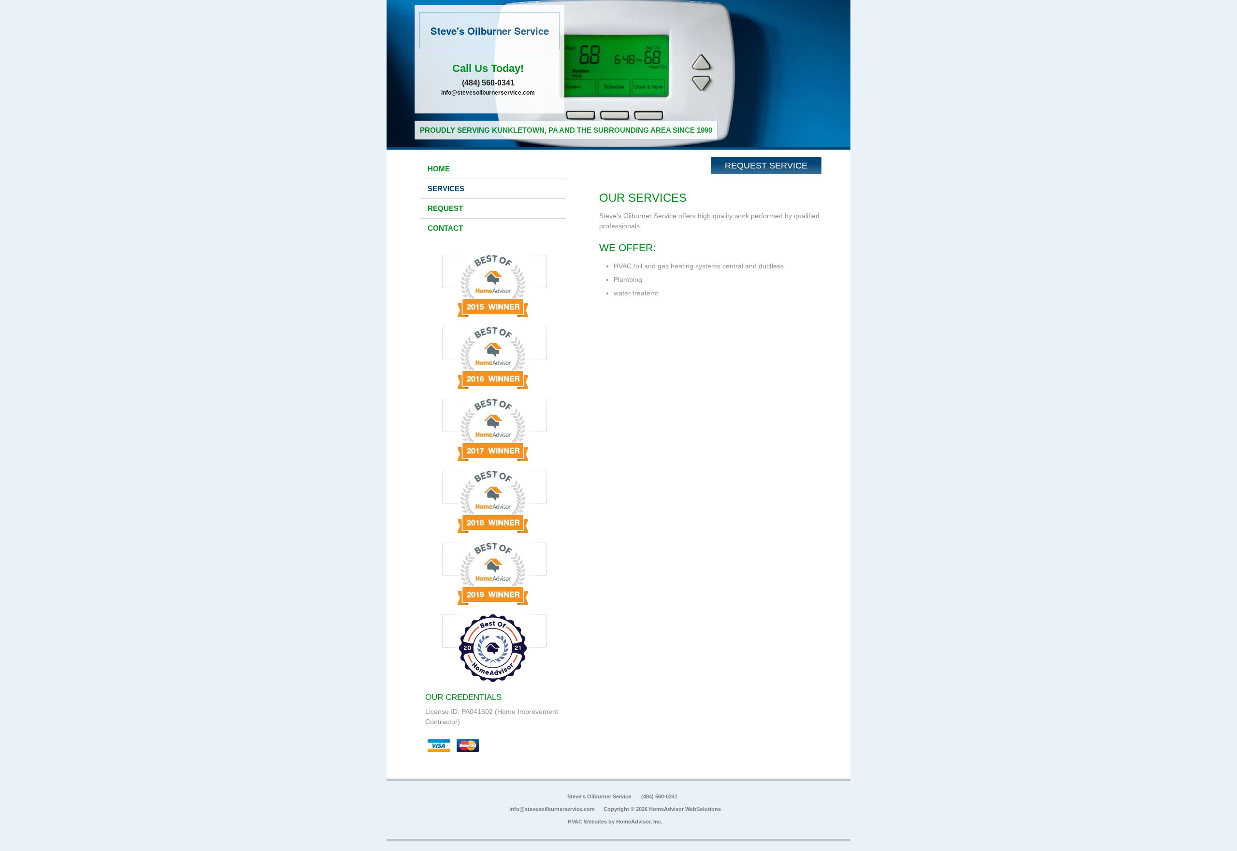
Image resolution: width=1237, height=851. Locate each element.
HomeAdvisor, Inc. (639, 821)
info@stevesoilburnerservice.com (488, 92)
